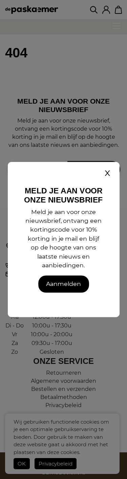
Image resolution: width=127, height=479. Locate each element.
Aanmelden (63, 284)
